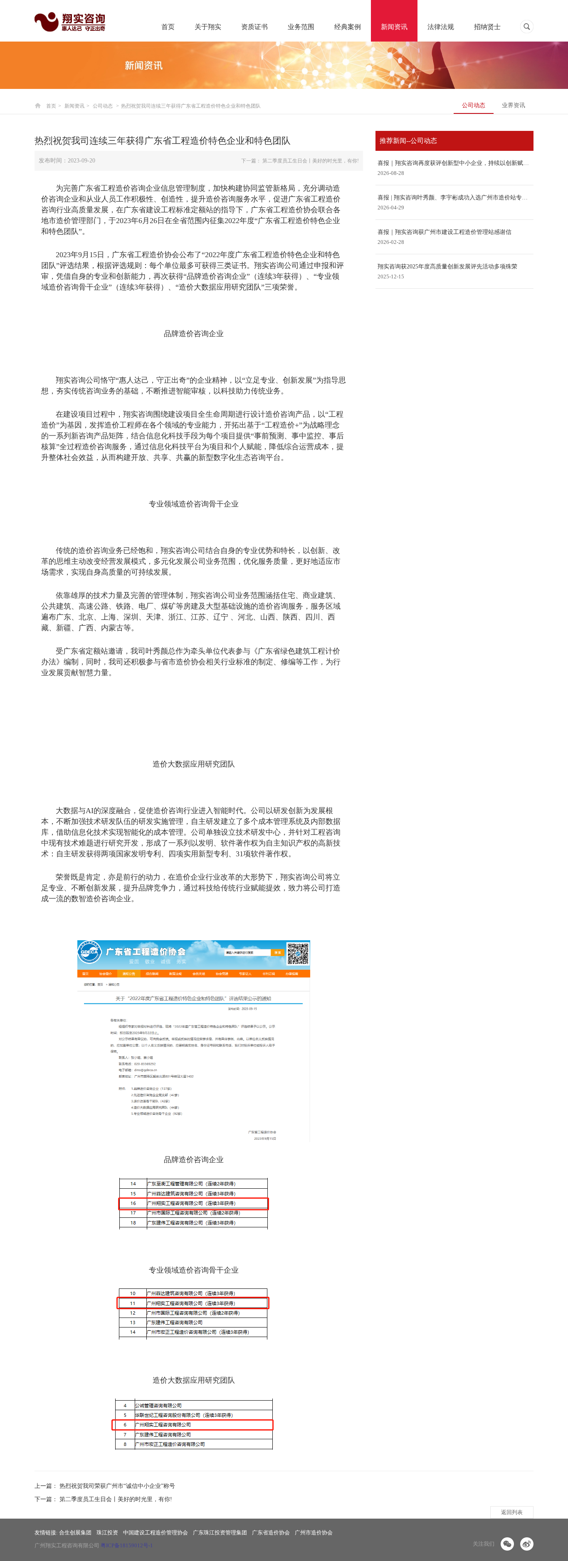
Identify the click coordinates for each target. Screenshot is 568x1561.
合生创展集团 (75, 1532)
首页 (168, 26)
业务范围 (301, 26)
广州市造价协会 (314, 1532)
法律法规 (440, 26)
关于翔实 (208, 26)
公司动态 (473, 105)
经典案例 (347, 26)
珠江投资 (107, 1532)
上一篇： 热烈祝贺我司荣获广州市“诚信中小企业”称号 (105, 1486)
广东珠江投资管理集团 (220, 1532)
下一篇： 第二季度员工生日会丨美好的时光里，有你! (300, 161)
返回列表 (512, 1512)
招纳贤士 (487, 26)
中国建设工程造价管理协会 (155, 1532)
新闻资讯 (394, 26)
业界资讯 (513, 105)
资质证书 (254, 26)
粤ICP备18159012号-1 (127, 1545)
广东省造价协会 (271, 1532)
